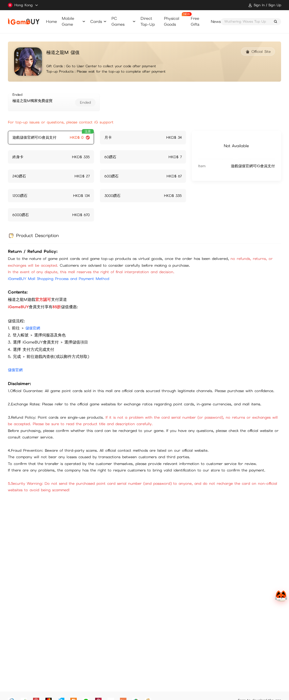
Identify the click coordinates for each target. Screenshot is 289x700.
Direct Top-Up (148, 21)
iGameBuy (23, 21)
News (216, 21)
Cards (96, 21)
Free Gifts (195, 21)
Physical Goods (171, 21)
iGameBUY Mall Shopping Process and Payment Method (58, 278)
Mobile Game (68, 21)
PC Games (117, 21)
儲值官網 (32, 328)
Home (51, 21)
